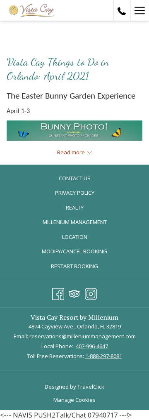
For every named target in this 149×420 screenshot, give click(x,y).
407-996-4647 (92, 346)
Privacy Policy (74, 192)
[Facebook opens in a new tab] (58, 292)
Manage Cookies (74, 399)
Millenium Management (83, 223)
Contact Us (75, 178)
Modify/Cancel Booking (74, 251)
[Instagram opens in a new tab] (91, 292)
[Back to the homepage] (32, 10)
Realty (75, 207)
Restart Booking (74, 266)
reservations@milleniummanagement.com (82, 336)
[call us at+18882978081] (122, 10)
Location (74, 237)
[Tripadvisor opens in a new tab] (74, 292)
